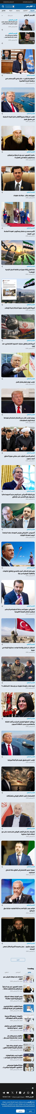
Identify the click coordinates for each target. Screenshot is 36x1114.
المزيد (18, 959)
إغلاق (30, 1111)
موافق (20, 1111)
